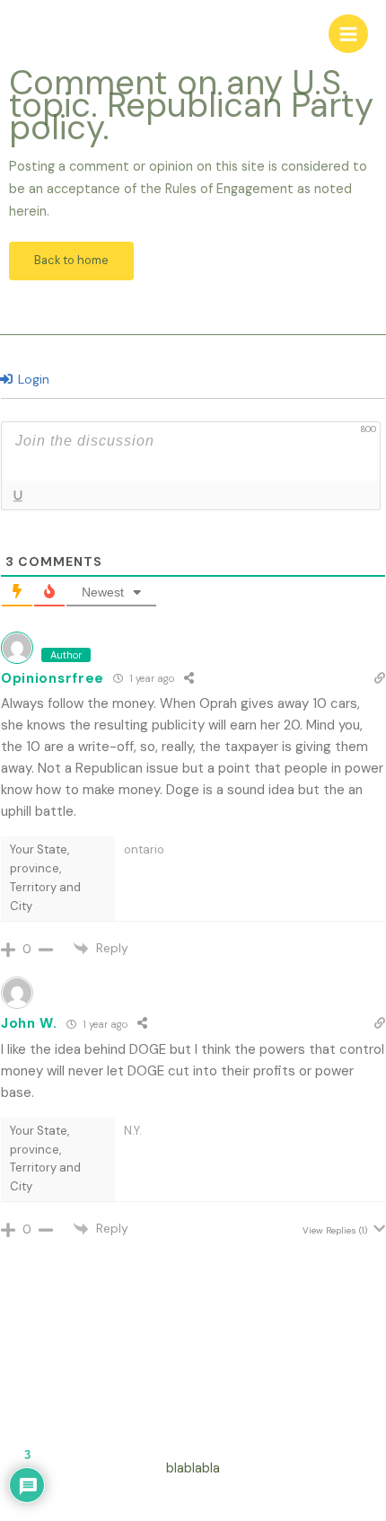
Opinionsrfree (52, 678)
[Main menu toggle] (348, 34)
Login (31, 379)
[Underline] (17, 496)
